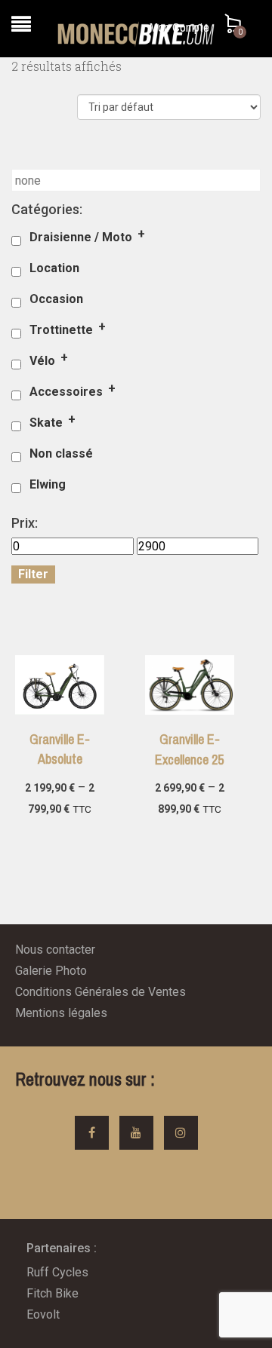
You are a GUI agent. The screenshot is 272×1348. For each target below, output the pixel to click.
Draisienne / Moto (80, 237)
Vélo (42, 361)
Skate (46, 422)
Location (54, 268)
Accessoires (66, 391)
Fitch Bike (52, 1293)
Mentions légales (61, 1013)
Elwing (47, 484)
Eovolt (43, 1314)
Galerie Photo (51, 971)
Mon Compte (179, 27)
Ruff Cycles (57, 1272)
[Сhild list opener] (142, 239)
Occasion (56, 299)
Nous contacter (55, 949)
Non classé (61, 453)
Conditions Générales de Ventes (100, 992)
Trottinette (61, 330)
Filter (33, 574)
